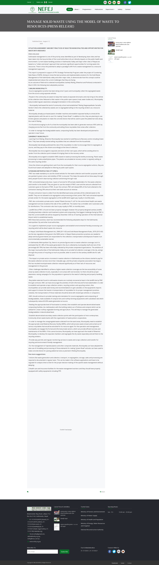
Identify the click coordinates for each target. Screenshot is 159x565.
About (76, 9)
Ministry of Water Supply (89, 515)
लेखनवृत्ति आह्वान (119, 50)
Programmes (87, 9)
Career (29, 2)
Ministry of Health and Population (92, 519)
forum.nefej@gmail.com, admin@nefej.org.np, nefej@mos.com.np (36, 536)
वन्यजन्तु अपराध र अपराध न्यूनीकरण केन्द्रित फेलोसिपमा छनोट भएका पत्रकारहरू (123, 44)
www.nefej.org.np (35, 541)
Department (110, 9)
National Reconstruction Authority (92, 530)
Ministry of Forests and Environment (93, 512)
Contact (127, 9)
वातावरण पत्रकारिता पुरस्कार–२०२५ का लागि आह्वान (122, 58)
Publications (99, 9)
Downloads (115, 563)
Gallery (120, 9)
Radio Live (40, 2)
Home (70, 9)
